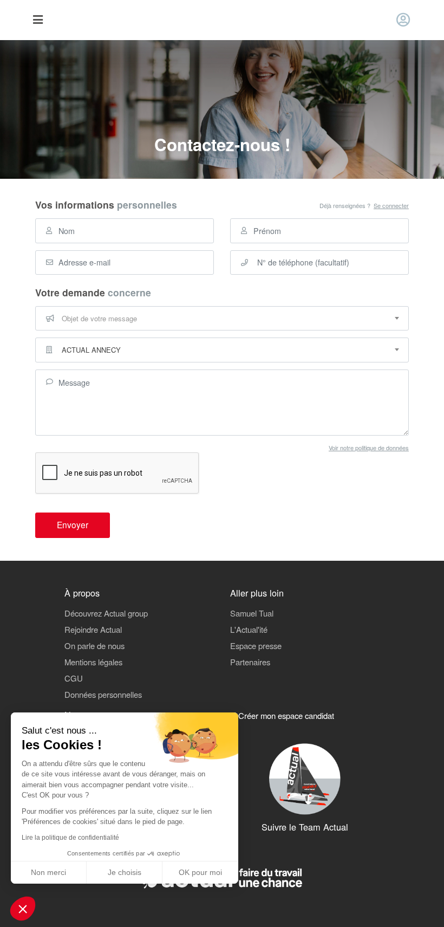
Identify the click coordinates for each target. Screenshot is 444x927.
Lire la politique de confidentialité (70, 837)
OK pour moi (200, 872)
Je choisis (124, 872)
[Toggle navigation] (37, 20)
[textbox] (222, 318)
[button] (23, 909)
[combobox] (222, 318)
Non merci (48, 872)
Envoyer (72, 524)
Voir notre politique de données (369, 447)
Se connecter (391, 206)
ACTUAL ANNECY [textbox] (91, 350)
